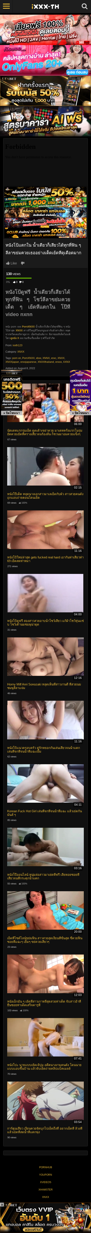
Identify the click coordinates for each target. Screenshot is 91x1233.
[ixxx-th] (45, 6)
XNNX (46, 358)
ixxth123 (17, 345)
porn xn (16, 358)
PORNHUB (45, 1167)
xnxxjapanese (28, 361)
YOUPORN (45, 1174)
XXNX (66, 361)
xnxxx (58, 361)
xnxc (53, 358)
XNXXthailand (46, 361)
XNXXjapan (12, 361)
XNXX (20, 351)
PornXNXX (28, 326)
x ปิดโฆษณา (11, 413)
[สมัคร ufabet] (45, 202)
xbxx (38, 358)
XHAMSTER (46, 1189)
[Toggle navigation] (6, 6)
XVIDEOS (45, 1182)
